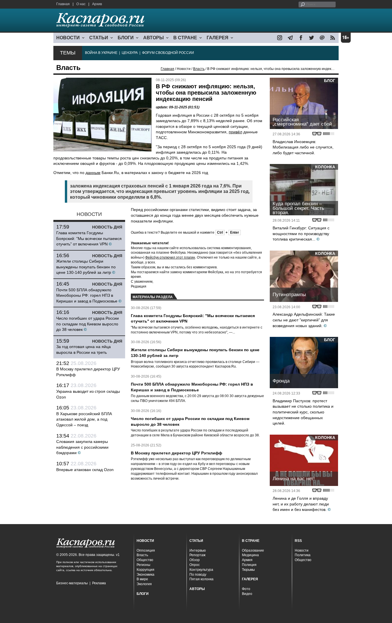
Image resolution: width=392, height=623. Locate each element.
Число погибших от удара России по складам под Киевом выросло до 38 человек (87, 324)
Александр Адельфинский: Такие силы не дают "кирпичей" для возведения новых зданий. (304, 320)
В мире (142, 579)
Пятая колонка (201, 579)
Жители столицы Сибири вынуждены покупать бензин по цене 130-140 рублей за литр (86, 267)
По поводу (197, 575)
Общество (145, 560)
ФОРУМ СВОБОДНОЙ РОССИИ (168, 53)
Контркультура (201, 570)
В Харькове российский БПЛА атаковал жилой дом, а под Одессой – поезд (84, 419)
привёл (235, 132)
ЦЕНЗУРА (130, 53)
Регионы (143, 565)
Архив (97, 4)
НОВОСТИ (68, 37)
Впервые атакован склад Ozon (85, 469)
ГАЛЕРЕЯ (217, 37)
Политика (303, 555)
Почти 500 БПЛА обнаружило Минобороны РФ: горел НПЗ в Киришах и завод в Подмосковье (86, 295)
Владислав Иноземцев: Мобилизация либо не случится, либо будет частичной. (303, 147)
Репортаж (197, 555)
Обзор (194, 560)
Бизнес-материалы (72, 583)
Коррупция (145, 570)
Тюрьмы (248, 570)
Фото (246, 589)
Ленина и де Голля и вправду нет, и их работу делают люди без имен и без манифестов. (301, 504)
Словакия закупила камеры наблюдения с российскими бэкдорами (82, 447)
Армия (247, 560)
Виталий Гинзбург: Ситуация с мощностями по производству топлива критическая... (301, 233)
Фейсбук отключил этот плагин (170, 257)
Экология (144, 584)
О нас (81, 4)
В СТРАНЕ (185, 37)
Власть (199, 69)
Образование (253, 550)
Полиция (249, 565)
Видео (247, 594)
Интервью (197, 550)
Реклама (99, 583)
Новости (301, 550)
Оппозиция (146, 550)
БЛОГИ (126, 37)
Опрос (194, 565)
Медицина (250, 555)
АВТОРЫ (153, 37)
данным (93, 172)
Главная (63, 4)
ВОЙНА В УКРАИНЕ (101, 53)
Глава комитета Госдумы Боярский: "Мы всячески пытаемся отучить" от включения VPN (89, 238)
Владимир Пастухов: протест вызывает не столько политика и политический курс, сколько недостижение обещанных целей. (303, 412)
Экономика (145, 575)
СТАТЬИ (98, 37)
